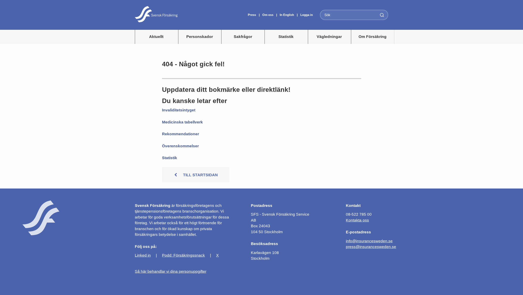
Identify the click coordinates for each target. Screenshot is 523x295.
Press (252, 15)
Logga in (306, 15)
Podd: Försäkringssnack (183, 255)
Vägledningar (329, 36)
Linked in (143, 255)
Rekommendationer (180, 134)
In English (287, 15)
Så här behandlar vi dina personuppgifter (170, 271)
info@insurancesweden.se (369, 241)
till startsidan (200, 175)
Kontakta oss (357, 220)
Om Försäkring (373, 36)
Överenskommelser (180, 146)
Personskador (199, 36)
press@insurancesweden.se (371, 247)
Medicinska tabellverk (182, 122)
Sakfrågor (243, 36)
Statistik (286, 36)
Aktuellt (156, 36)
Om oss (268, 15)
